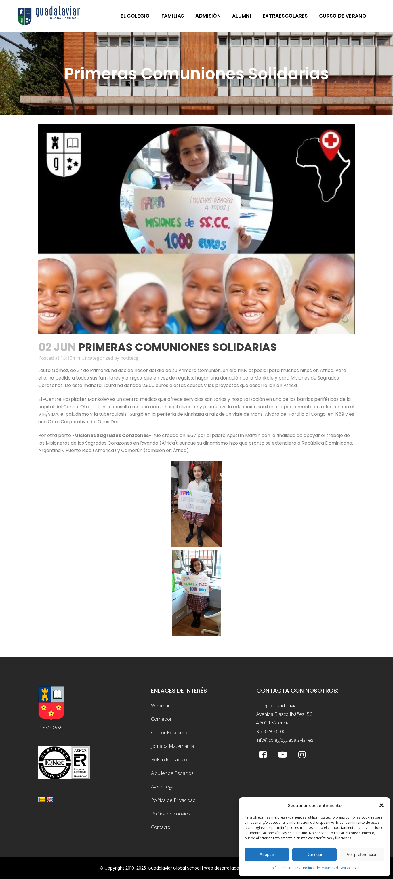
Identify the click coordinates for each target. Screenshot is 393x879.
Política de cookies (285, 867)
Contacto (160, 827)
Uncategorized (97, 358)
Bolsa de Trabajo (169, 759)
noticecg (129, 358)
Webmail (160, 705)
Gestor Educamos (170, 732)
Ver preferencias (362, 854)
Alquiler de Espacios (172, 773)
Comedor (161, 719)
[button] (381, 805)
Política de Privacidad (320, 867)
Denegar (314, 854)
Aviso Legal (350, 867)
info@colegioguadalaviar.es (284, 740)
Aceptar (267, 854)
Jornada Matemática (172, 746)
